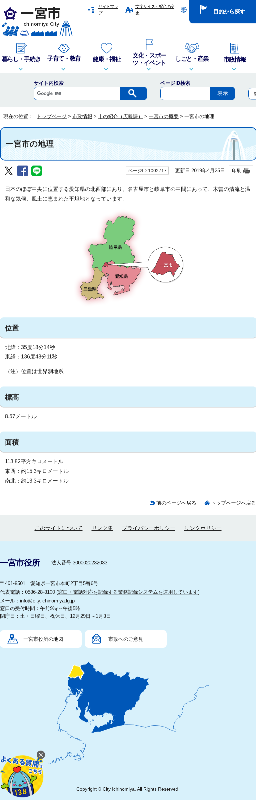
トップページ (52, 116)
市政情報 (82, 116)
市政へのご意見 (125, 639)
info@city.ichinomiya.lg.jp (47, 600)
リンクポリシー (203, 528)
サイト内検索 (49, 83)
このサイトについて (59, 528)
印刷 (236, 170)
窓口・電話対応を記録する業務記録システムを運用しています (128, 592)
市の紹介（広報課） (120, 116)
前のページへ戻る (176, 503)
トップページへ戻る (233, 503)
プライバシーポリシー (148, 528)
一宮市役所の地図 (43, 639)
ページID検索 (175, 83)
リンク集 (102, 528)
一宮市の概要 (164, 116)
